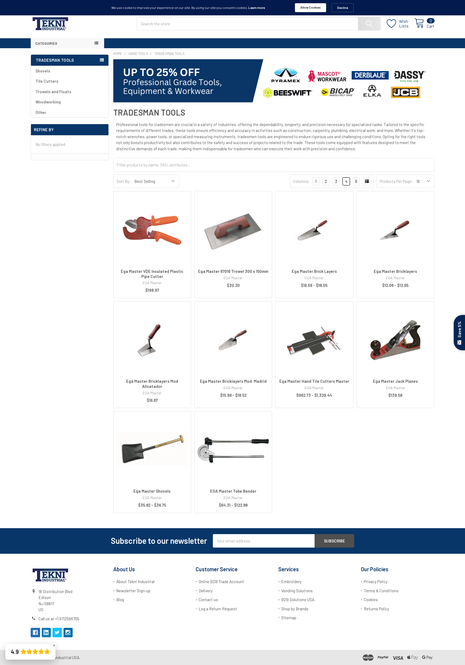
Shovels (43, 70)
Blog (120, 599)
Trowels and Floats (53, 91)
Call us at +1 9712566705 (58, 618)
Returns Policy (376, 608)
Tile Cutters (47, 81)
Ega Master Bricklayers (395, 271)
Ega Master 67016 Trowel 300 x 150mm (233, 271)
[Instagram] (68, 632)
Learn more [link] (256, 7)
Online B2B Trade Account (221, 581)
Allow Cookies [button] (310, 7)
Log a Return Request (218, 608)
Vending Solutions (297, 590)
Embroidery (291, 581)
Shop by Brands (294, 608)
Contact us (208, 599)
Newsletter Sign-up (133, 590)
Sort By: (124, 181)
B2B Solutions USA (297, 599)
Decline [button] (342, 7)
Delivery (206, 590)
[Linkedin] (46, 632)
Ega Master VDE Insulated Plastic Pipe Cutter (152, 274)
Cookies (371, 599)
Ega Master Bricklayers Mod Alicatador (152, 384)
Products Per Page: (396, 181)
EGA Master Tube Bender (233, 491)
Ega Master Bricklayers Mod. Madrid (233, 381)
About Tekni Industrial (135, 581)
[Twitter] (57, 632)
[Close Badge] (54, 645)
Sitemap (288, 617)
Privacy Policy (376, 581)
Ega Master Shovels (152, 491)
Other (41, 112)
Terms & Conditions (381, 590)
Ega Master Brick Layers (314, 271)
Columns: (301, 181)
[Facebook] (35, 632)
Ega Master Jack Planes (395, 381)
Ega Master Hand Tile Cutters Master (314, 381)
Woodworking (48, 101)
